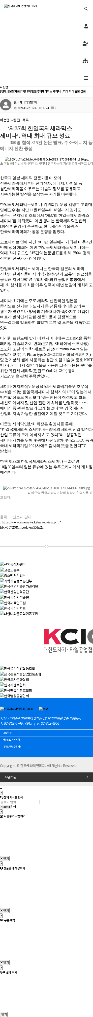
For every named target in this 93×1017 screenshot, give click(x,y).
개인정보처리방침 (11, 739)
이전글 (4, 119)
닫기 (5, 858)
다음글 (15, 119)
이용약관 (7, 732)
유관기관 (10, 777)
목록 (25, 119)
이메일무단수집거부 (12, 746)
